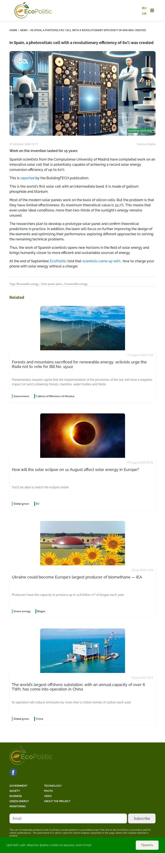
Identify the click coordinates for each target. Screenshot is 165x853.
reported (27, 178)
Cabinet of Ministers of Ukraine (55, 396)
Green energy (19, 801)
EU (37, 503)
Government (18, 785)
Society (14, 790)
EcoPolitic (58, 261)
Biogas (41, 611)
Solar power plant (51, 284)
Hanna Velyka (146, 144)
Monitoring (17, 806)
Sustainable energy (75, 284)
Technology (53, 785)
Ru (144, 8)
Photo (48, 790)
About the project (57, 801)
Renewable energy (28, 284)
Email (17, 818)
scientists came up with (101, 261)
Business (15, 796)
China (39, 719)
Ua (144, 13)
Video (48, 796)
